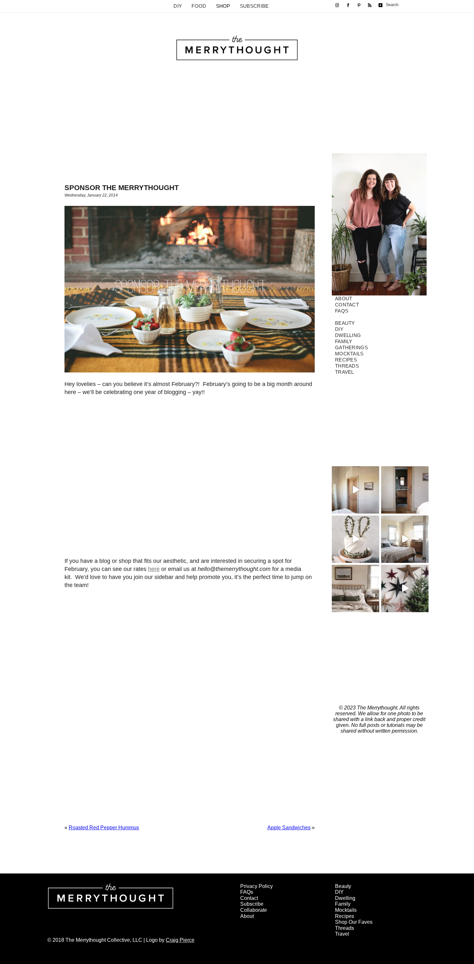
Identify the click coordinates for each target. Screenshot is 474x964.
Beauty (345, 323)
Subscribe (254, 6)
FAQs (341, 310)
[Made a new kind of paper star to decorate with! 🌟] (405, 588)
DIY (177, 6)
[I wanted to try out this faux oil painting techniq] (355, 490)
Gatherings (351, 347)
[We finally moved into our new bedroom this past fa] (405, 539)
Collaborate (253, 910)
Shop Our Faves (353, 922)
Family (343, 341)
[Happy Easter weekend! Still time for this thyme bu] (355, 539)
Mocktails (349, 353)
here (154, 569)
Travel (344, 372)
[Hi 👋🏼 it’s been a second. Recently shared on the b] (355, 588)
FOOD (199, 6)
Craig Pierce (180, 940)
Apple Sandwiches (289, 827)
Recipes (346, 359)
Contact (347, 304)
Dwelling (348, 335)
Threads (347, 366)
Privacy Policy (256, 886)
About (343, 298)
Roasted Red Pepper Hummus (104, 827)
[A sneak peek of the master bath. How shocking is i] (405, 490)
